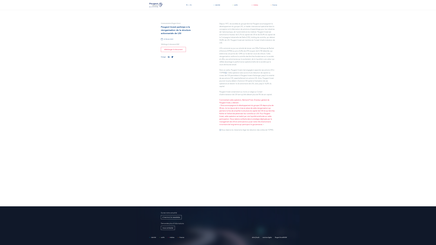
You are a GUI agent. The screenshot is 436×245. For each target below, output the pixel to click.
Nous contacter (167, 228)
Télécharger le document (173, 49)
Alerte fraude (255, 237)
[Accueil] (155, 5)
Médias (254, 5)
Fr (187, 5)
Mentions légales (267, 237)
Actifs (235, 5)
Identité (216, 5)
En (191, 5)
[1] (226, 73)
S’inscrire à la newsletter (171, 217)
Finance (273, 5)
